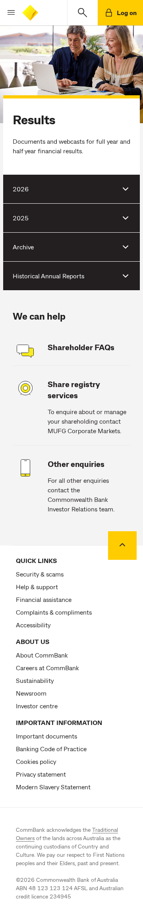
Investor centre (37, 705)
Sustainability (35, 680)
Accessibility (33, 625)
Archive (23, 247)
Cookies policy (36, 761)
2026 (21, 189)
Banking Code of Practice (51, 748)
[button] (8, 13)
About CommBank (42, 655)
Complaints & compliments (54, 612)
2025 (21, 218)
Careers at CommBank (47, 667)
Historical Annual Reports (48, 276)
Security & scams (40, 574)
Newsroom (31, 693)
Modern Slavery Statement (53, 786)
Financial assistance (44, 599)
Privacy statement (41, 774)
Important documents (46, 736)
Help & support (37, 586)
